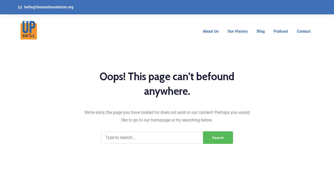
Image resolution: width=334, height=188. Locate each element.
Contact (304, 31)
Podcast (281, 31)
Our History (238, 31)
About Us (211, 31)
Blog (261, 31)
